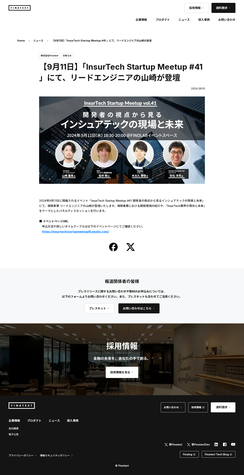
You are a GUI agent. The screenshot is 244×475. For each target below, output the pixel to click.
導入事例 (72, 420)
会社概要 (14, 428)
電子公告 (14, 434)
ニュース (38, 40)
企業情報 (14, 420)
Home (21, 40)
